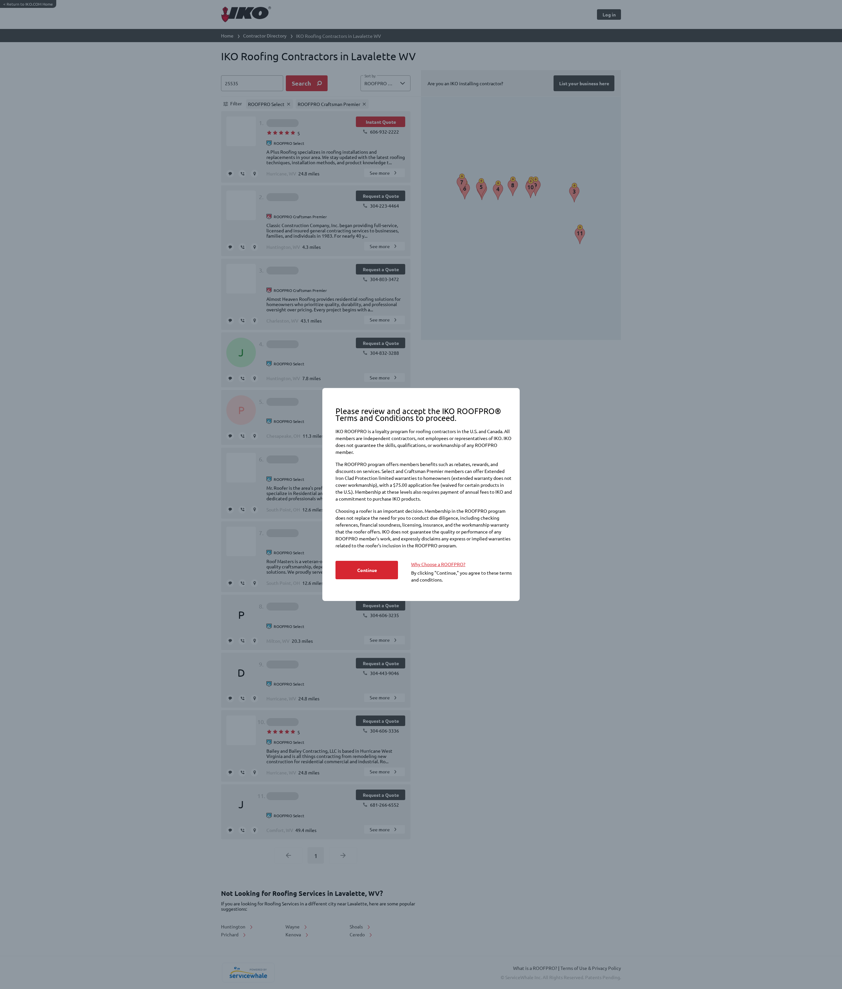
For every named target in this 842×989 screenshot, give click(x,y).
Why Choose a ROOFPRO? (438, 564)
